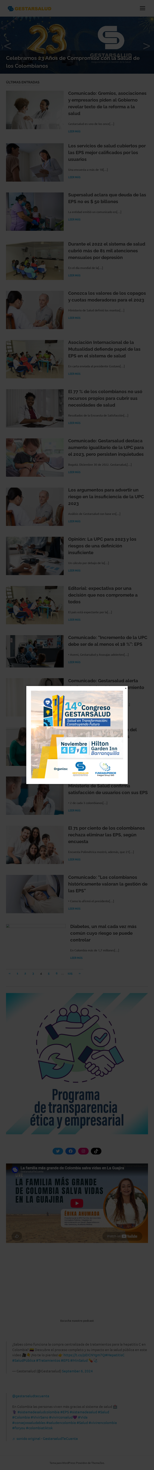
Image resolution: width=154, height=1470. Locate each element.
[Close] (126, 688)
